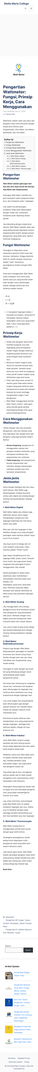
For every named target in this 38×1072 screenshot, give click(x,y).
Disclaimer (12, 1058)
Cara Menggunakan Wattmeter (19, 151)
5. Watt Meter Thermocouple (20, 169)
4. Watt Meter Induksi (18, 166)
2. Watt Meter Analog (17, 159)
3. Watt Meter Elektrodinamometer (17, 162)
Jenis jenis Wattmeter (15, 153)
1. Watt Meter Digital (16, 156)
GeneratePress (19, 1069)
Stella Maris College (16, 3)
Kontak (26, 1062)
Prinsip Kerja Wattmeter (16, 148)
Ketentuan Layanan (15, 1062)
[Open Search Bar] (25, 8)
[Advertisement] (19, 34)
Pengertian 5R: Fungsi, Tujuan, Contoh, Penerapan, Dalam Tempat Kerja (17, 923)
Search (8, 946)
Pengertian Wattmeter (15, 142)
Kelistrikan (10, 917)
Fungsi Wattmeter (13, 145)
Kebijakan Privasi (24, 1058)
